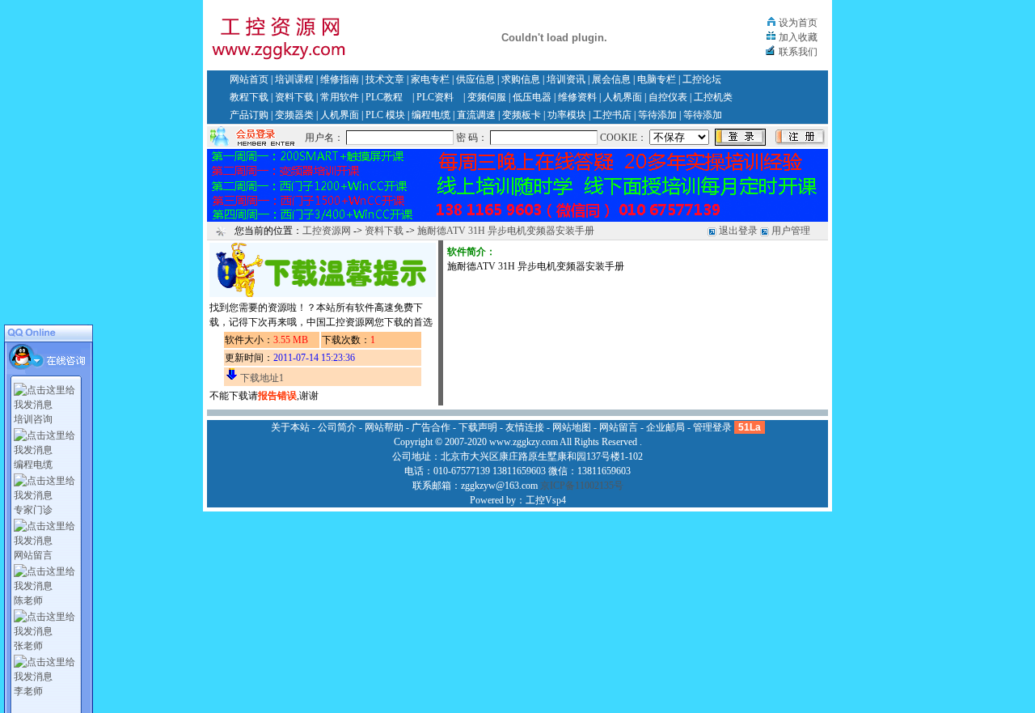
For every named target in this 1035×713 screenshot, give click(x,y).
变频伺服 (486, 97)
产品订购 (249, 115)
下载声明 (477, 427)
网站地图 (571, 427)
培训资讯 (566, 79)
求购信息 (520, 79)
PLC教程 (384, 97)
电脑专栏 (656, 79)
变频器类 (294, 115)
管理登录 (712, 427)
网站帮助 (384, 427)
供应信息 (475, 79)
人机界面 (622, 97)
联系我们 (798, 51)
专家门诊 (33, 510)
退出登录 (738, 230)
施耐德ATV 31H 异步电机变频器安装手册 (505, 230)
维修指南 (339, 79)
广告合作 (431, 427)
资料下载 (294, 97)
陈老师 (28, 600)
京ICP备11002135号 (581, 485)
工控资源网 (326, 230)
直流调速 (476, 115)
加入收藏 (798, 37)
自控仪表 (667, 97)
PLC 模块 (385, 115)
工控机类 (713, 97)
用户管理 (790, 230)
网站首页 (249, 79)
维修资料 (577, 97)
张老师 (28, 645)
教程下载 (249, 97)
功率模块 (566, 115)
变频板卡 (521, 115)
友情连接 (524, 427)
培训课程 (294, 79)
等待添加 (657, 115)
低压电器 (532, 97)
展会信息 (611, 79)
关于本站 (290, 427)
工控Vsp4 (546, 500)
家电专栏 (430, 79)
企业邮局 (665, 427)
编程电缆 (431, 115)
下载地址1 (262, 378)
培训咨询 (33, 419)
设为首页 (798, 22)
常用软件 (339, 97)
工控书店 (612, 115)
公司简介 (337, 427)
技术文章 (384, 79)
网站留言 (33, 555)
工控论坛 (701, 79)
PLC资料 (435, 97)
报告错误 (277, 395)
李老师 (28, 691)
